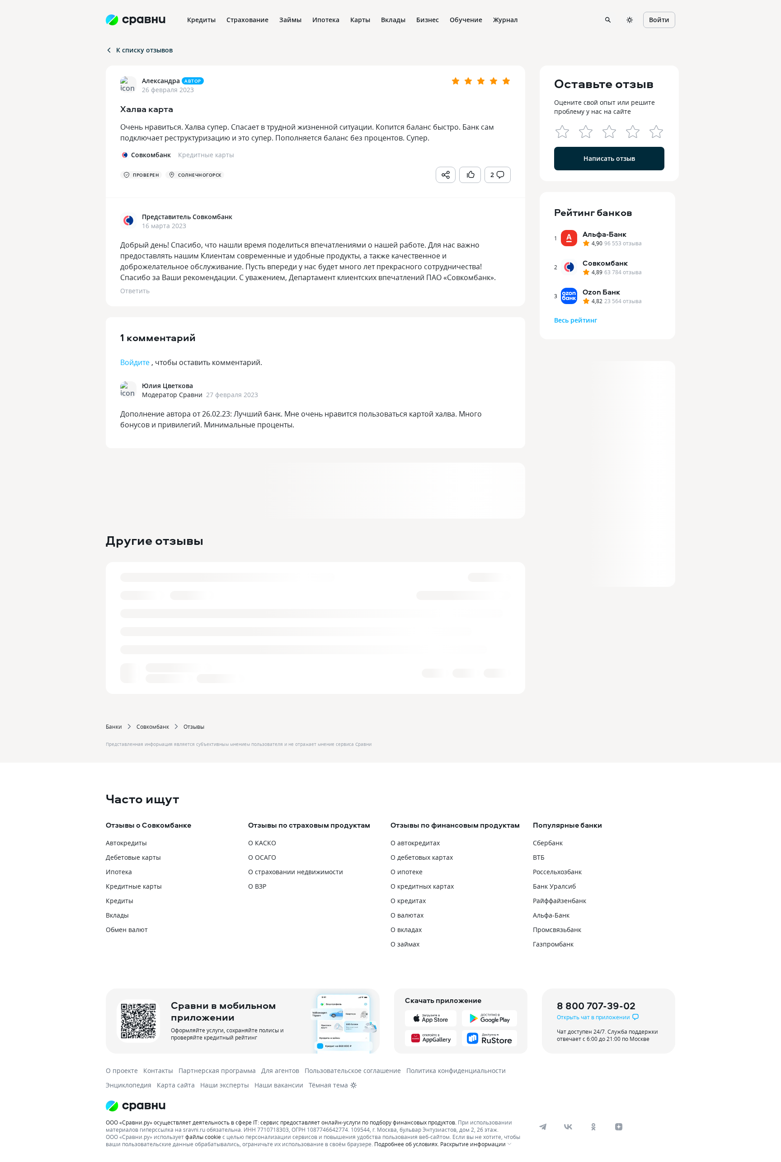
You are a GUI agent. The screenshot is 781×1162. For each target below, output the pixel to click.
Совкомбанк (152, 726)
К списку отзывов (144, 50)
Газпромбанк (553, 944)
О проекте (122, 1070)
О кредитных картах (422, 886)
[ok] (593, 1126)
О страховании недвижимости (295, 871)
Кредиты (119, 900)
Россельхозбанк (557, 871)
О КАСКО (262, 843)
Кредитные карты (134, 886)
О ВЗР (257, 886)
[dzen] (618, 1126)
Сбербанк (548, 843)
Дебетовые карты (133, 857)
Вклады (117, 915)
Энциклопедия (128, 1085)
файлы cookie (203, 1136)
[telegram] (542, 1126)
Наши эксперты (224, 1085)
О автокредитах (415, 843)
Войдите (135, 362)
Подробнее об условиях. (406, 1144)
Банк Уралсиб (554, 886)
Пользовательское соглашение (353, 1070)
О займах (404, 944)
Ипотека (119, 871)
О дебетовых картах (421, 857)
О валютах (406, 915)
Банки (114, 726)
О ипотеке (406, 871)
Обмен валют (127, 929)
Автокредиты (126, 843)
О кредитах (408, 900)
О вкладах (406, 929)
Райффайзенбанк (559, 900)
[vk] (568, 1126)
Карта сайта (176, 1085)
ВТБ (539, 857)
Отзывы (193, 726)
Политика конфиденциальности (456, 1070)
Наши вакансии (278, 1085)
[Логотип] (315, 1106)
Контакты (158, 1070)
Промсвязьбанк (557, 929)
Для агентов (280, 1070)
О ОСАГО (262, 857)
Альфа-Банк (551, 915)
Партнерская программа (217, 1070)
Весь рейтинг (575, 320)
